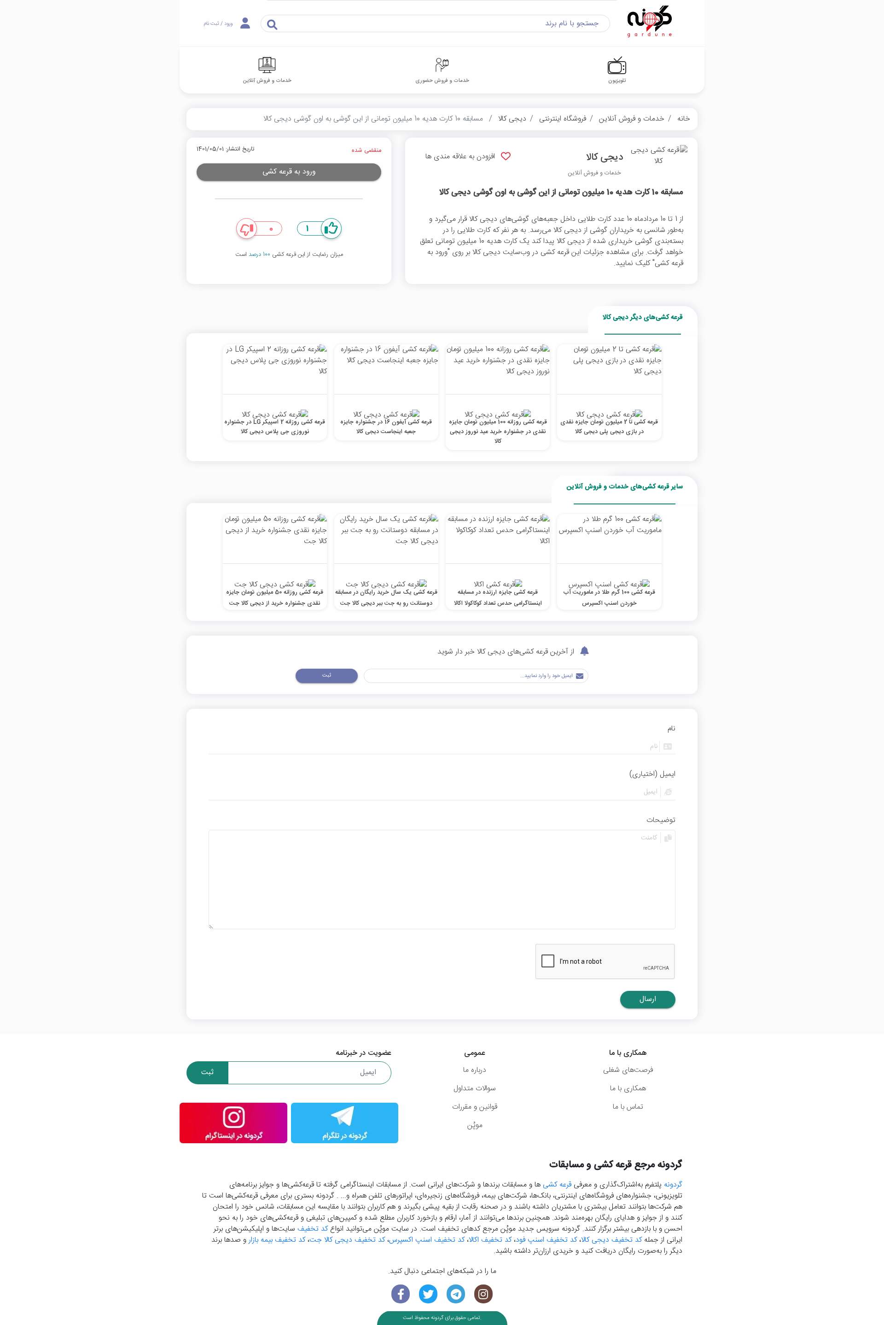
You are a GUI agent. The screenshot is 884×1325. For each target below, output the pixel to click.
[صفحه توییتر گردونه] (428, 1293)
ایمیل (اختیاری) (652, 774)
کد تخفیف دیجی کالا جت (347, 1240)
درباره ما (474, 1070)
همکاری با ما (628, 1088)
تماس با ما (628, 1107)
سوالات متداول (475, 1088)
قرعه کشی (557, 1185)
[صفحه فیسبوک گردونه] (400, 1293)
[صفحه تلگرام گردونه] (456, 1293)
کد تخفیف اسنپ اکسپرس (427, 1240)
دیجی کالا (512, 119)
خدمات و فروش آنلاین (631, 119)
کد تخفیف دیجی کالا (611, 1240)
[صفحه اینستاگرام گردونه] (483, 1293)
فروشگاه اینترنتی (562, 119)
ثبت (326, 675)
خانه (683, 119)
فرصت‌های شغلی (628, 1070)
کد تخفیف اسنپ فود (546, 1240)
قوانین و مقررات (474, 1107)
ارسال (648, 999)
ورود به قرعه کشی (289, 172)
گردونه (673, 1185)
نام (671, 729)
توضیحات (660, 820)
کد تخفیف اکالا (490, 1240)
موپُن (475, 1125)
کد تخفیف (312, 1229)
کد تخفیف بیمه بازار (277, 1240)
